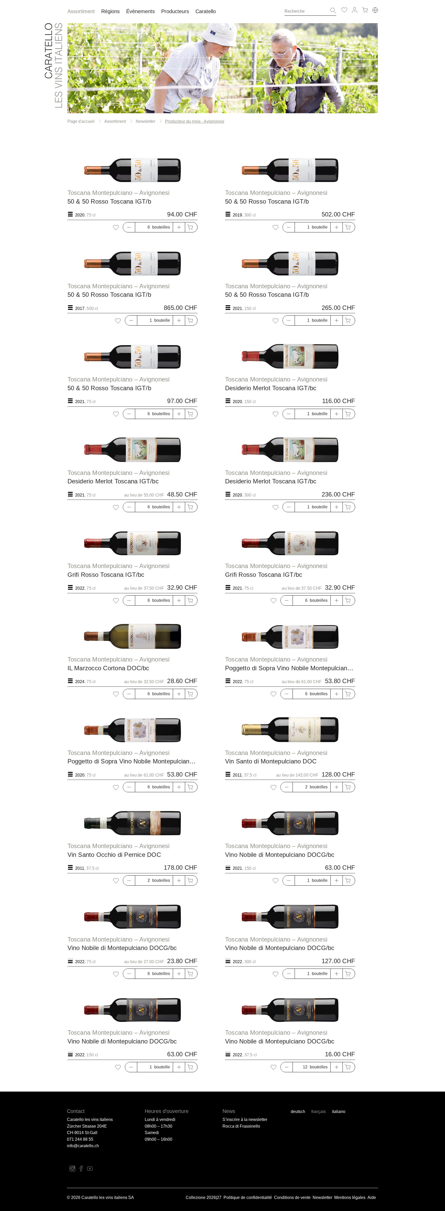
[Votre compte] (354, 10)
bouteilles (161, 227)
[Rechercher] (331, 11)
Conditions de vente (292, 1197)
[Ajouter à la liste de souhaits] (116, 227)
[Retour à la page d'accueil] (53, 65)
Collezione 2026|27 (203, 1197)
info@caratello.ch (83, 1146)
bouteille (320, 227)
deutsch (298, 1111)
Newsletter (322, 1197)
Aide (371, 1197)
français (318, 1111)
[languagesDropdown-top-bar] (375, 10)
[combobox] (306, 11)
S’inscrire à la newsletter (244, 1119)
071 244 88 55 (80, 1139)
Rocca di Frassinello (241, 1126)
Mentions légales (349, 1197)
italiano (338, 1111)
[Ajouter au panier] (191, 227)
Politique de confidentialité (248, 1197)
